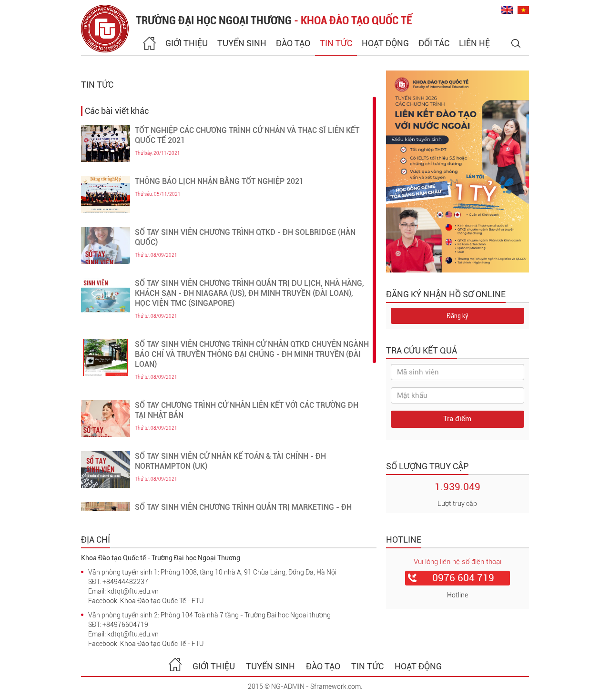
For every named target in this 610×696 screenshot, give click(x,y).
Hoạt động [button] (385, 43)
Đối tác (433, 43)
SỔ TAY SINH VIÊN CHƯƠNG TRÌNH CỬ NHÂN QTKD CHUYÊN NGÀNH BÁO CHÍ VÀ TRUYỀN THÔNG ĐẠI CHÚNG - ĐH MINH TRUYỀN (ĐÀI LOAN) (252, 354)
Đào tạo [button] (293, 43)
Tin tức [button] (336, 43)
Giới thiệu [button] (186, 43)
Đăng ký (457, 316)
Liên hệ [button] (474, 43)
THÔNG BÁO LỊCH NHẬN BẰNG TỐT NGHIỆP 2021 (219, 181)
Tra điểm (457, 418)
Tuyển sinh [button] (241, 43)
